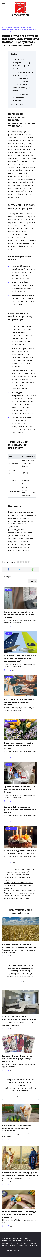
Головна (5, 27)
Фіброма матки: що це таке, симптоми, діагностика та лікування (20, 1082)
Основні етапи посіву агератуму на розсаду (20, 88)
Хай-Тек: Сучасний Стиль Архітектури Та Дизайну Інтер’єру (19, 1018)
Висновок (19, 104)
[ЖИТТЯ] (20, 695)
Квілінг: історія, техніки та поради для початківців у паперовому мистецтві (19, 1214)
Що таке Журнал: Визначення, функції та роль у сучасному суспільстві (17, 1058)
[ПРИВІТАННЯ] (20, 739)
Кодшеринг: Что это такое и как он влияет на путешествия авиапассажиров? (20, 658)
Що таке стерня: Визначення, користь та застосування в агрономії (20, 945)
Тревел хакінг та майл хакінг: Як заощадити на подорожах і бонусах (20, 789)
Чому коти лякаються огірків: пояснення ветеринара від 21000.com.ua (16, 1128)
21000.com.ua (20, 14)
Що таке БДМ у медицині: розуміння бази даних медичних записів (20, 809)
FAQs (12, 27)
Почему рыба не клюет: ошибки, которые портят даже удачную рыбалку (19, 885)
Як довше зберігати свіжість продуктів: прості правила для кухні (18, 877)
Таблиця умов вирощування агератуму (19, 97)
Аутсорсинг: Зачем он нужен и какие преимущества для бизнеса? (19, 702)
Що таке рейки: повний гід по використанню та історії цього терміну (19, 614)
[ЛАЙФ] (20, 608)
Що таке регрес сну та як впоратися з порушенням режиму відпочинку (20, 968)
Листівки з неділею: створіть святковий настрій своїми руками (18, 745)
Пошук (7, 577)
